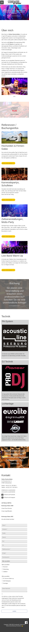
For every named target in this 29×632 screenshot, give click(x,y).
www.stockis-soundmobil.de (8, 492)
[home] (14, 2)
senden (14, 611)
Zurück (3, 96)
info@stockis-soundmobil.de (8, 490)
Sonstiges (5, 583)
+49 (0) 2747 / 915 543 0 (11, 487)
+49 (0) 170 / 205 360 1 (11, 485)
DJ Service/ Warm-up (8, 578)
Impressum (22, 624)
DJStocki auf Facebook (9, 494)
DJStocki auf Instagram (9, 497)
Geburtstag (6, 569)
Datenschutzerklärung (11, 625)
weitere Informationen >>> (8, 163)
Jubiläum (5, 571)
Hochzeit (5, 566)
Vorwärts (25, 96)
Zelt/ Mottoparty (7, 581)
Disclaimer (18, 625)
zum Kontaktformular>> (14, 305)
